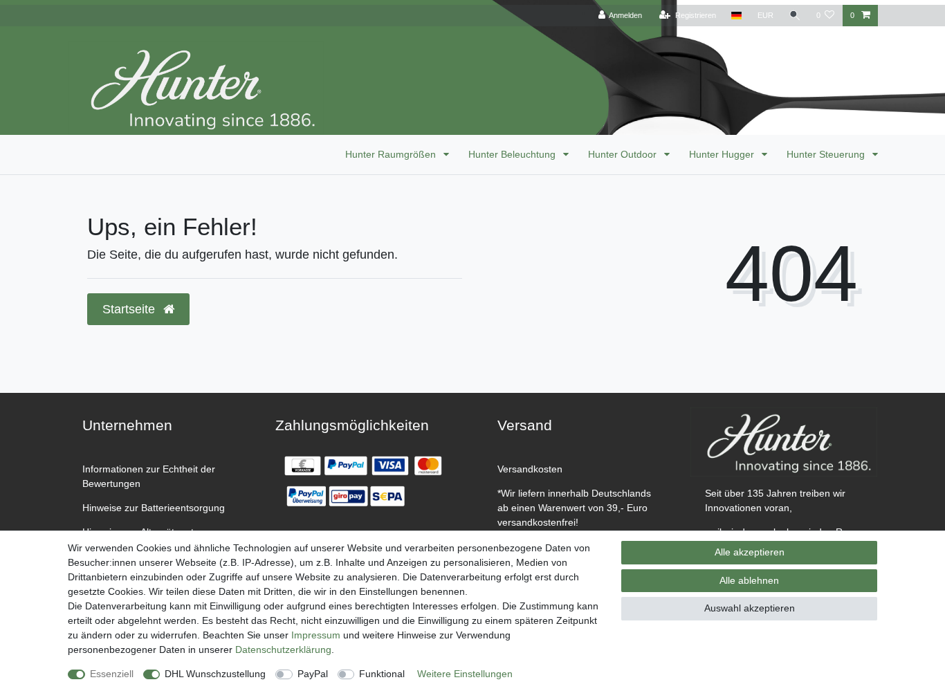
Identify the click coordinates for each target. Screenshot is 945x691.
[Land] (736, 15)
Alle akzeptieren (750, 552)
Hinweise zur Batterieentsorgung (153, 507)
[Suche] (795, 15)
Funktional (382, 673)
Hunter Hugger (723, 154)
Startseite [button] (130, 309)
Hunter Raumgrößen (392, 154)
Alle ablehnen (749, 580)
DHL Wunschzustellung (215, 673)
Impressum (315, 635)
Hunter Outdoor (623, 154)
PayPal (312, 673)
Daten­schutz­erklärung (283, 649)
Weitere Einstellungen (465, 673)
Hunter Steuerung (827, 154)
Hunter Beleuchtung (513, 154)
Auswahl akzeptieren (749, 608)
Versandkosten (529, 469)
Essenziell (112, 673)
